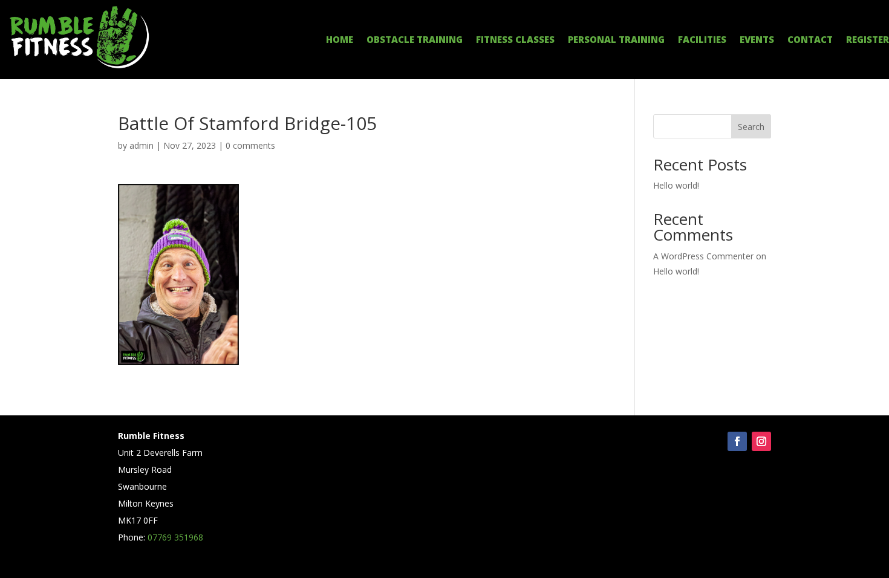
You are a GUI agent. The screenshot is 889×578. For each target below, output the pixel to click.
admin (141, 145)
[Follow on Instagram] (761, 441)
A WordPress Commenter (703, 256)
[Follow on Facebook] (737, 441)
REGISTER (867, 40)
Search (751, 126)
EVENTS (757, 40)
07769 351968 (175, 537)
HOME (339, 40)
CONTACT (810, 40)
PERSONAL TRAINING (616, 40)
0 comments (250, 145)
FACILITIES (702, 40)
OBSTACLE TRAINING (414, 40)
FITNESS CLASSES (515, 40)
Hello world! (676, 185)
